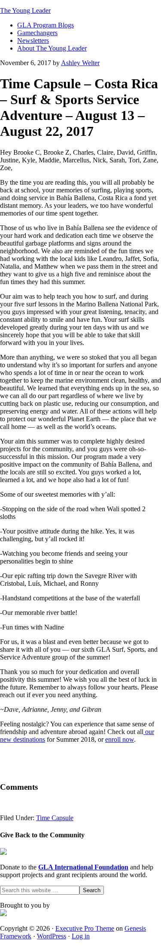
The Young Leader (25, 10)
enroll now (119, 739)
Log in (81, 936)
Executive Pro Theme (84, 928)
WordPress (51, 936)
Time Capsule (54, 817)
